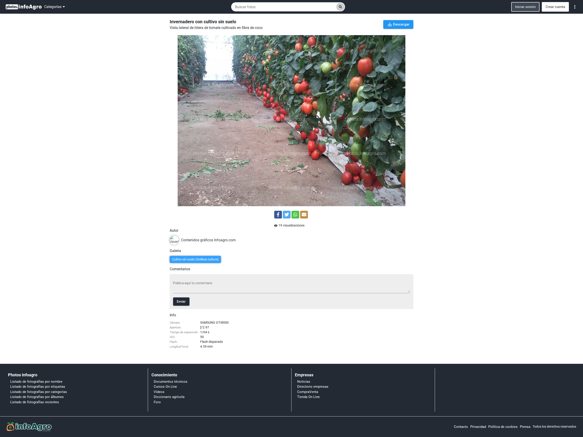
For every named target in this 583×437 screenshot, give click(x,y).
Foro (157, 402)
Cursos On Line (165, 387)
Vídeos (159, 392)
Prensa (525, 427)
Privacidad (478, 427)
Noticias (303, 382)
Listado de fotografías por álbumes (37, 397)
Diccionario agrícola (169, 397)
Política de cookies (503, 427)
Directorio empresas (312, 387)
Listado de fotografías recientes (34, 402)
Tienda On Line (308, 397)
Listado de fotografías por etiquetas (37, 387)
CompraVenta (307, 392)
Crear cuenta (555, 7)
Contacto (461, 427)
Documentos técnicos (170, 382)
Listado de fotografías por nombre (36, 382)
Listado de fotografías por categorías (38, 392)
